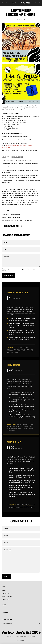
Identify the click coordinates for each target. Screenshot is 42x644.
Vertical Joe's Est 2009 (17, 636)
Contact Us (5, 593)
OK (39, 623)
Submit (6, 576)
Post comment (8, 275)
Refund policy (6, 600)
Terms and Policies (21, 641)
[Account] (35, 3)
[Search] (6, 3)
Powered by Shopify (29, 636)
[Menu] (2, 3)
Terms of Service (7, 596)
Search (4, 590)
